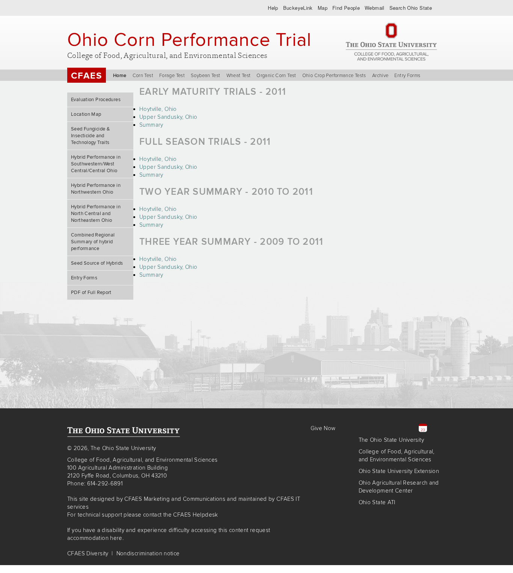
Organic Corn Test (276, 76)
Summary (151, 124)
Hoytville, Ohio (158, 109)
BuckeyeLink (298, 7)
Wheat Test (238, 76)
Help (273, 7)
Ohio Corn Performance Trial (189, 39)
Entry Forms (407, 76)
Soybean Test (205, 76)
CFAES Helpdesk (195, 514)
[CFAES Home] (391, 41)
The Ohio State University (97, 8)
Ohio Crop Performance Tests (334, 76)
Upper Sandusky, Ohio (168, 117)
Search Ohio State (410, 7)
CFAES (86, 75)
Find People (346, 7)
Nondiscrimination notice (148, 553)
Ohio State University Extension (399, 471)
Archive (380, 76)
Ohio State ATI (377, 502)
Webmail (375, 7)
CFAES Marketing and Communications (174, 499)
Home (120, 76)
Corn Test (143, 76)
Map (322, 7)
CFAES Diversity (88, 553)
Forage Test (172, 76)
